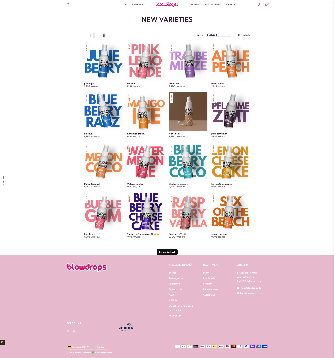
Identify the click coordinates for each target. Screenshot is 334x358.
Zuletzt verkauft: (30, 340)
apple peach (217, 83)
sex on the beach (220, 234)
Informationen (210, 289)
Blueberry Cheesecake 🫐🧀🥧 (143, 234)
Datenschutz (175, 289)
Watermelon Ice (135, 184)
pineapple (89, 83)
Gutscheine (209, 294)
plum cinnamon (219, 133)
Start (206, 272)
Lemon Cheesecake (221, 184)
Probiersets (209, 278)
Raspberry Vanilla (178, 234)
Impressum (175, 283)
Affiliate (173, 300)
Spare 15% (3, 181)
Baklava (131, 83)
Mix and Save (176, 315)
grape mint (174, 83)
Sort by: (201, 35)
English (100, 347)
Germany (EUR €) (80, 347)
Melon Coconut (92, 184)
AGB (171, 294)
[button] (69, 4)
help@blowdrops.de (250, 287)
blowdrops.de (247, 292)
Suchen (173, 272)
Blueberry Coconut (179, 184)
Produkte (208, 283)
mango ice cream (136, 133)
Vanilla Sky (174, 133)
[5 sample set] (9, 344)
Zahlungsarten (176, 278)
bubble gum (90, 234)
